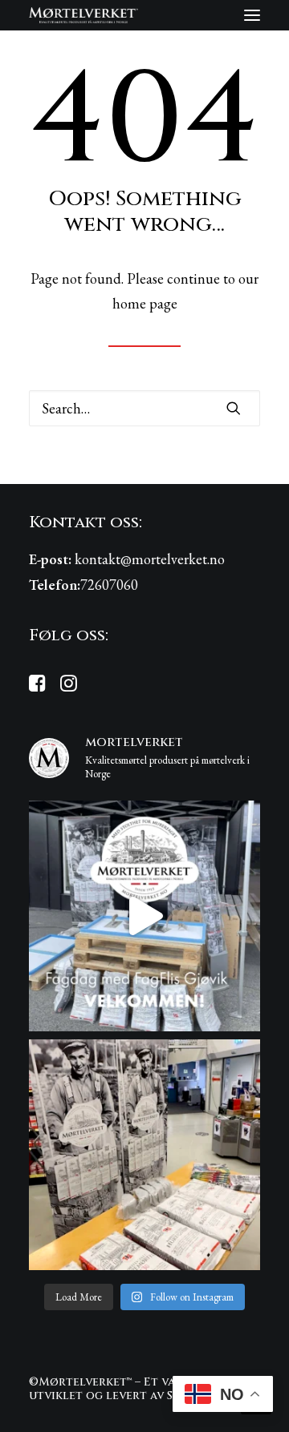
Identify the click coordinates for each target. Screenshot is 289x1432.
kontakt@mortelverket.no (150, 559)
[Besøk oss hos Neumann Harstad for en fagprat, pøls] (144, 1154)
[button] (252, 15)
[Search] (144, 408)
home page (144, 303)
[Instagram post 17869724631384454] (144, 916)
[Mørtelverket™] (83, 15)
